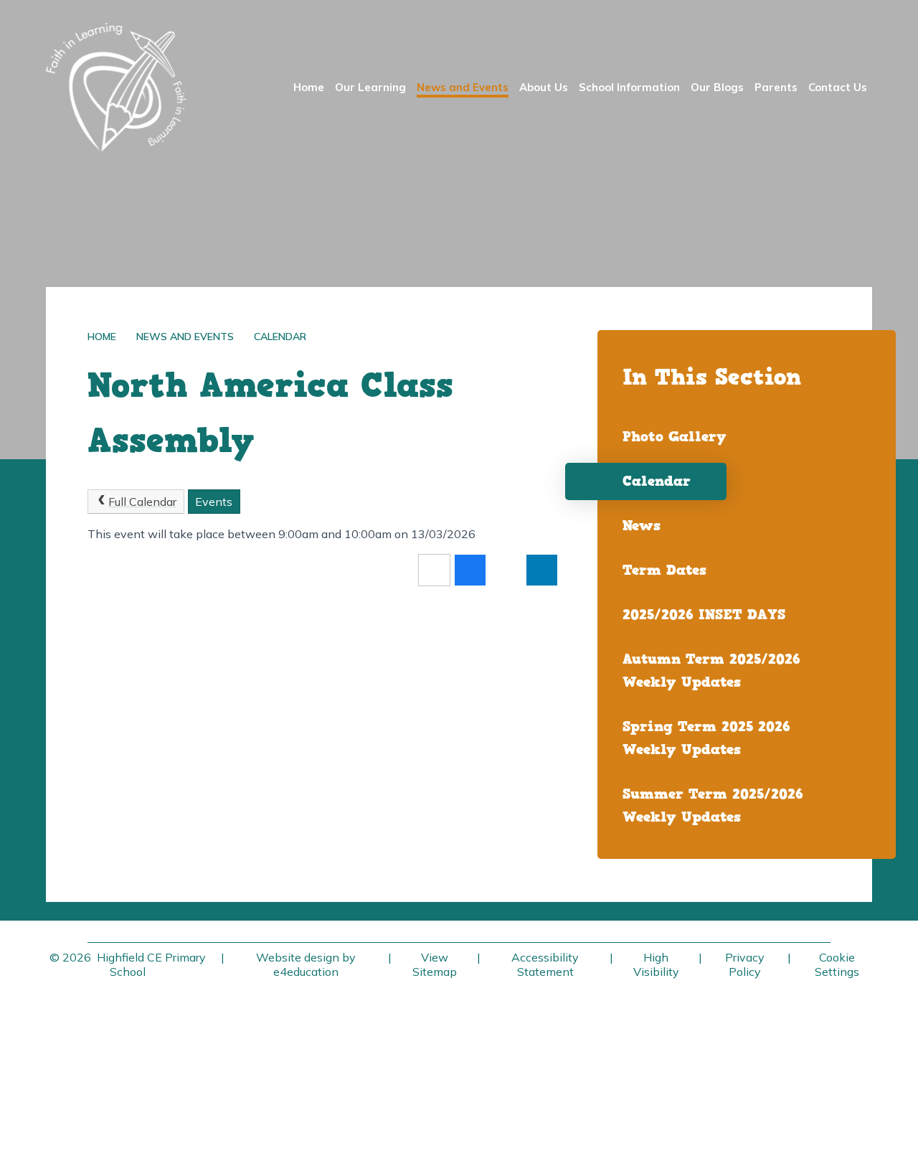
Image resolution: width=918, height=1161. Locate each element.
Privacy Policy (745, 964)
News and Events (185, 336)
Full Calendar (142, 501)
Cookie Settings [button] (837, 964)
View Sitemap (434, 964)
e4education (306, 971)
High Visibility (656, 964)
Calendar (280, 336)
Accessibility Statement (545, 964)
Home (101, 336)
